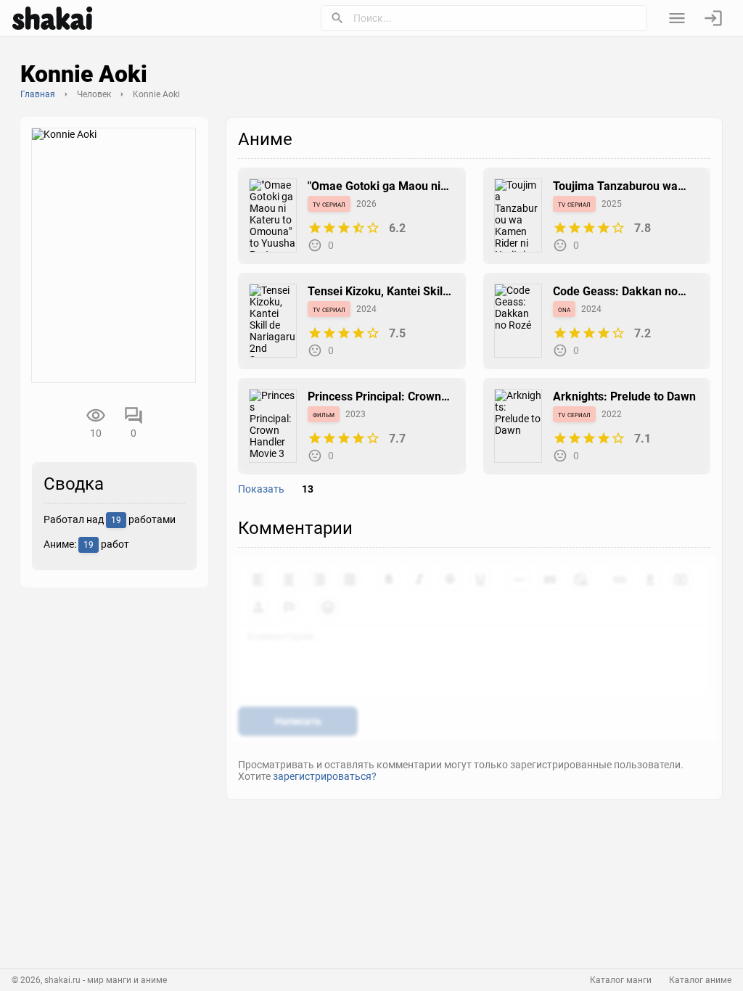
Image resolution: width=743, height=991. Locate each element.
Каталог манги (621, 980)
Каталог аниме (700, 980)
